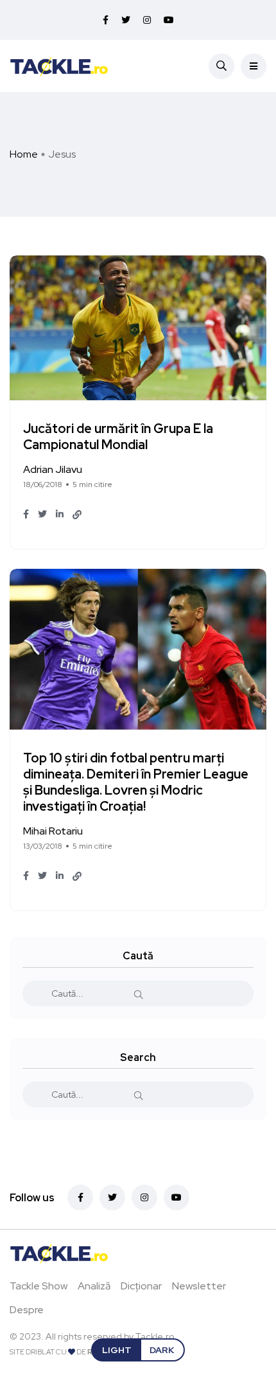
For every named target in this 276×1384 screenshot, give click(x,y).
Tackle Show (38, 1286)
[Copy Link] (77, 515)
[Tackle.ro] (59, 65)
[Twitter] (112, 1197)
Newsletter (199, 1286)
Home (24, 154)
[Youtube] (176, 1197)
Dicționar (141, 1286)
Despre (27, 1309)
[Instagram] (144, 1197)
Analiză (94, 1286)
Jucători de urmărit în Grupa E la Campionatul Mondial (118, 437)
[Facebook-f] (80, 1197)
